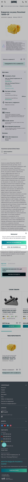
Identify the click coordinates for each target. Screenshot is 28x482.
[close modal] (26, 233)
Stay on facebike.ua (14, 247)
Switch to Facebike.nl (14, 242)
